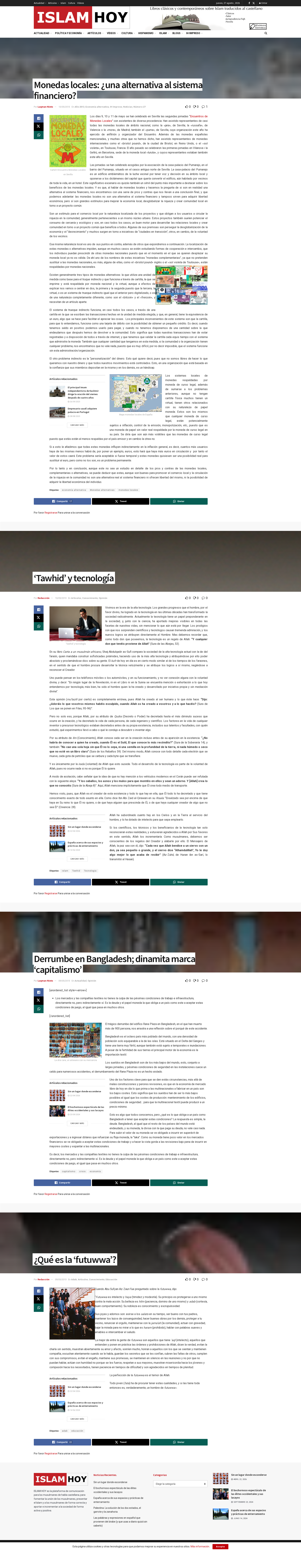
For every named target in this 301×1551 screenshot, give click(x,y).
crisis (82, 1171)
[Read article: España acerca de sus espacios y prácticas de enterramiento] (57, 846)
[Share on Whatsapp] (39, 135)
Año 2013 (79, 106)
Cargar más (77, 425)
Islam (63, 3)
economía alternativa (74, 490)
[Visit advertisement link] (206, 17)
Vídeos (80, 3)
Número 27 (139, 106)
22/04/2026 (74, 831)
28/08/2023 (74, 416)
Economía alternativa (97, 106)
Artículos (52, 3)
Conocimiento (90, 598)
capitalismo (68, 1171)
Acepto (220, 1546)
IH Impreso (193, 33)
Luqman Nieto (45, 106)
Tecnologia (90, 871)
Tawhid (76, 871)
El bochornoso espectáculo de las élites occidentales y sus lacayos (86, 1108)
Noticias (127, 106)
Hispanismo (145, 33)
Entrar (264, 3)
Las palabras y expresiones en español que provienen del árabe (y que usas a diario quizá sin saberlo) (120, 1521)
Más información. (200, 1546)
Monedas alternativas (102, 490)
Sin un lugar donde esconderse (84, 826)
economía (95, 1171)
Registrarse (51, 512)
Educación (111, 1279)
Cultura (71, 3)
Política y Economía (68, 33)
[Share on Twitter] (39, 127)
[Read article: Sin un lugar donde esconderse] (57, 830)
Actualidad (39, 3)
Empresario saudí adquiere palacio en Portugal (82, 410)
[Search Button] (266, 33)
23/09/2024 (74, 1114)
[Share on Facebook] (39, 118)
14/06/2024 (74, 850)
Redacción (43, 598)
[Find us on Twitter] (253, 3)
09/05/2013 (64, 980)
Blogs (176, 33)
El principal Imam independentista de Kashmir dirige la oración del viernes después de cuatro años (83, 392)
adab (64, 1431)
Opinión (103, 598)
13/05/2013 (64, 106)
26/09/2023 (74, 402)
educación (77, 1431)
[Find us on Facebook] (249, 3)
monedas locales (128, 490)
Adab (74, 1279)
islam (65, 871)
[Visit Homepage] (82, 17)
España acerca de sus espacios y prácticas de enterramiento (85, 844)
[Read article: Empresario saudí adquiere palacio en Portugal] (57, 412)
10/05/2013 (61, 598)
